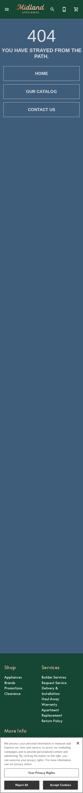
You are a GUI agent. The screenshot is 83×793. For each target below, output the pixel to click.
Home (41, 73)
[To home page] (30, 9)
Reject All (21, 785)
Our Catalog (41, 91)
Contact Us (41, 109)
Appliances (13, 677)
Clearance (12, 694)
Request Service (54, 683)
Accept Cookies (60, 785)
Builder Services (54, 677)
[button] (7, 9)
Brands (9, 683)
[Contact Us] (64, 9)
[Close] (78, 743)
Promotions (13, 688)
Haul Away (50, 699)
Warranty (49, 704)
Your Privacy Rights (41, 772)
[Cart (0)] (76, 9)
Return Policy (52, 721)
